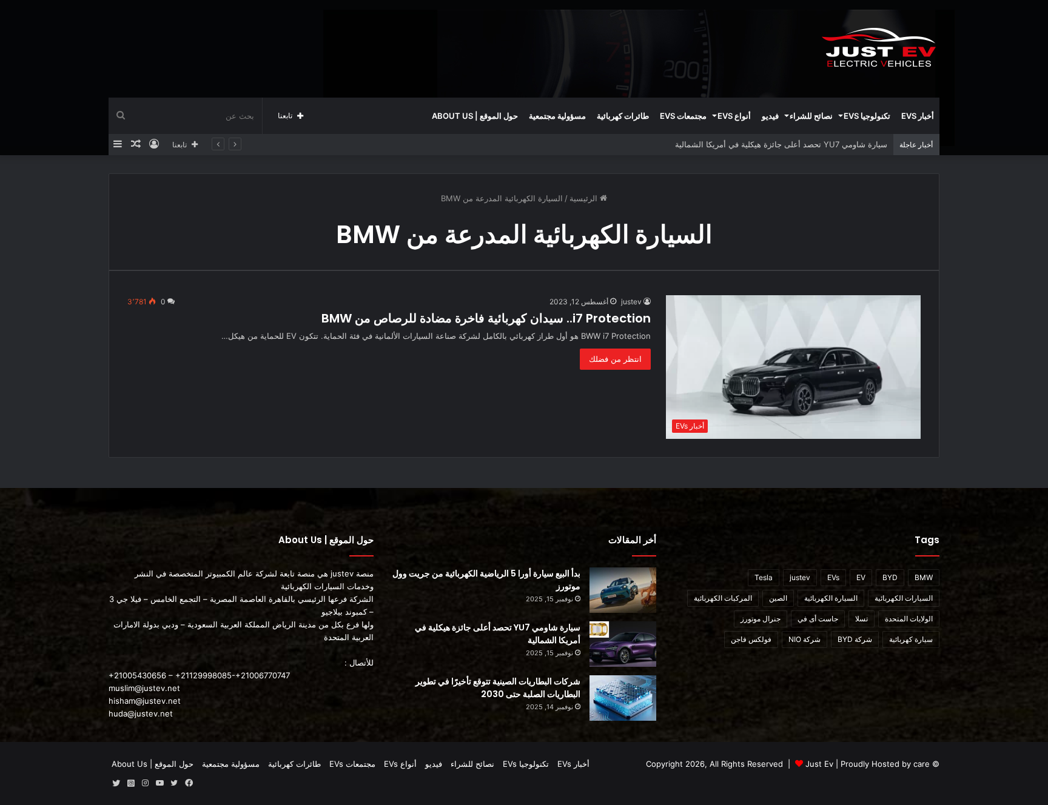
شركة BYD (855, 639)
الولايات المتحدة (909, 618)
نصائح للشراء (811, 116)
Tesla (763, 577)
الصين (778, 598)
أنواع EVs (734, 116)
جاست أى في (818, 618)
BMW (924, 577)
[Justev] (878, 48)
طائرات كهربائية (623, 116)
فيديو (770, 116)
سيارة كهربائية (911, 639)
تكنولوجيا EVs (867, 116)
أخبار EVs (917, 116)
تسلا (861, 618)
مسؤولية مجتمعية (557, 116)
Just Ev (819, 764)
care (921, 764)
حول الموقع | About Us (475, 116)
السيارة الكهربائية (831, 598)
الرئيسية (584, 198)
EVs (833, 577)
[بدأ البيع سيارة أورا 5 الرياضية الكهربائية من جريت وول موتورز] (623, 590)
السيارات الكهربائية (904, 598)
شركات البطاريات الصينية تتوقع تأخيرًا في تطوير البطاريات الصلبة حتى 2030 (497, 687)
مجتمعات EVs (683, 116)
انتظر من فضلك (615, 359)
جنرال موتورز (761, 618)
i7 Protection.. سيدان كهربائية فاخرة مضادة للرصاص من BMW (486, 318)
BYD (890, 577)
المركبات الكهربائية (723, 598)
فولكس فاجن (751, 639)
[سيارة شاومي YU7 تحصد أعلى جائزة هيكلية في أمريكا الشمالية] (623, 644)
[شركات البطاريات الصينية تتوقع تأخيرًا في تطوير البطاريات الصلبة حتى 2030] (623, 698)
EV (860, 577)
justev (631, 301)
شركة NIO (804, 639)
